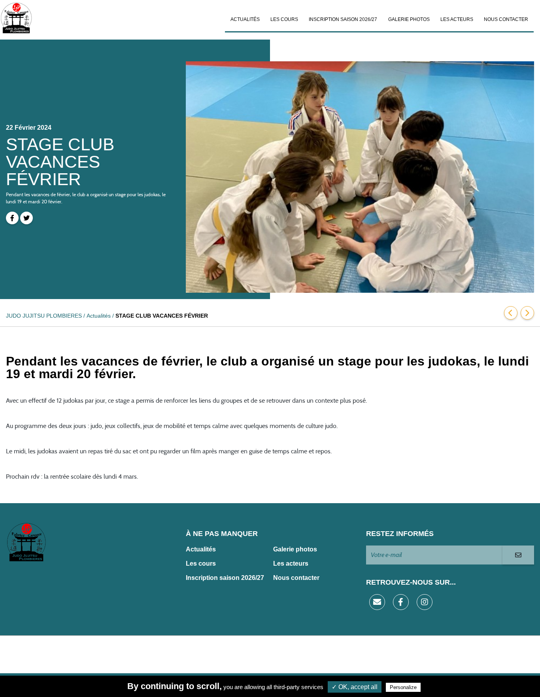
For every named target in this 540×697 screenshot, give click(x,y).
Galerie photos (409, 19)
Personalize (403, 687)
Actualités (245, 19)
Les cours (284, 19)
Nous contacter (506, 19)
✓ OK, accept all (355, 687)
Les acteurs (456, 19)
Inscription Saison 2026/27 (343, 19)
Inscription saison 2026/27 (225, 577)
